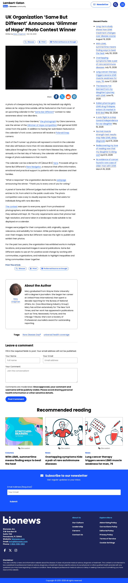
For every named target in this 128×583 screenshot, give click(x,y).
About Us (76, 517)
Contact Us (77, 534)
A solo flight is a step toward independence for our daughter (107, 120)
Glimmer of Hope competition (42, 125)
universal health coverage (56, 334)
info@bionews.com (18, 541)
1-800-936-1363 (17, 544)
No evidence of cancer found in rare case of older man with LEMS (107, 162)
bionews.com (18, 539)
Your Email (48, 356)
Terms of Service (108, 538)
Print (43, 42)
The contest (12, 206)
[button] (101, 4)
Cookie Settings (107, 542)
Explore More (106, 517)
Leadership (77, 526)
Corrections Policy (108, 526)
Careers (76, 530)
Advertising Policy (108, 522)
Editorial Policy (107, 530)
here (55, 163)
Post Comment (16, 399)
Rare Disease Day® (32, 334)
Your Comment (13, 366)
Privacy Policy (106, 534)
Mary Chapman (19, 34)
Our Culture (78, 522)
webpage (61, 180)
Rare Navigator (33, 166)
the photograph (48, 121)
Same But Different (44, 111)
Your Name (11, 356)
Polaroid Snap (62, 132)
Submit (14, 501)
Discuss (30, 42)
